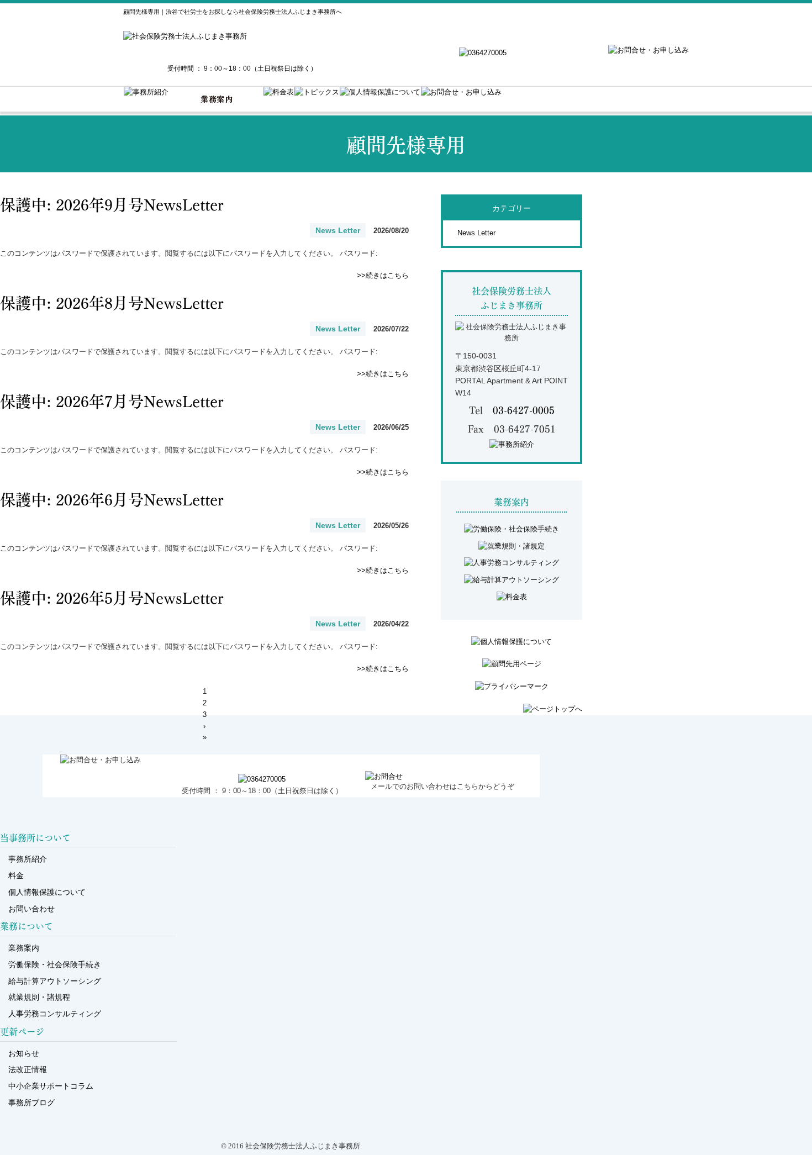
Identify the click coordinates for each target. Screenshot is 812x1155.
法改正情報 (27, 1069)
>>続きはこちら (383, 275)
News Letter (476, 233)
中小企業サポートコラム (50, 1086)
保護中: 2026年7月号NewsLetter (119, 400)
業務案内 (23, 947)
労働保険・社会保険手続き (54, 964)
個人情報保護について (47, 892)
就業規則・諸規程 (39, 997)
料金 (16, 875)
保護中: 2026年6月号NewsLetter (119, 498)
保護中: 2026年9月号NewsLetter (119, 203)
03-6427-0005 (524, 410)
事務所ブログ (31, 1102)
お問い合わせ (31, 908)
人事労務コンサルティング (54, 1013)
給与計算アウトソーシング (54, 981)
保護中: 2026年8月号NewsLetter (119, 301)
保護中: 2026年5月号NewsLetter (119, 596)
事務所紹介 (27, 859)
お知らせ (23, 1053)
